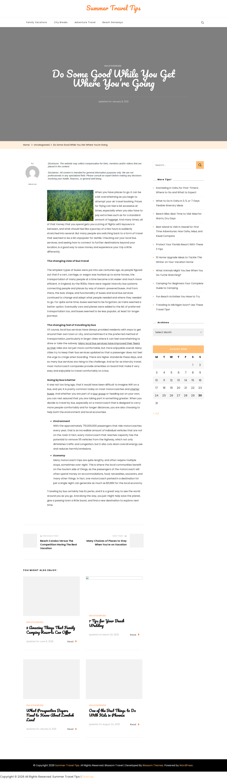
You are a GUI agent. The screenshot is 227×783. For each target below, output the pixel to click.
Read (70, 641)
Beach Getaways (113, 22)
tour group (99, 394)
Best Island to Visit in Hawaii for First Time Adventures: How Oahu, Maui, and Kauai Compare (179, 231)
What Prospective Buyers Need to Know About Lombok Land (50, 715)
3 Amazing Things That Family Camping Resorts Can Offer (50, 629)
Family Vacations (36, 22)
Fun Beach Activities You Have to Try (178, 296)
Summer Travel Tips (67, 765)
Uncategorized (112, 66)
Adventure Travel (85, 22)
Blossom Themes (153, 765)
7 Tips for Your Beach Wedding (106, 623)
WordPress (186, 765)
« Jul (156, 413)
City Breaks (61, 22)
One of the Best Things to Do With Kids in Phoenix (112, 712)
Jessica (32, 184)
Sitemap (88, 777)
